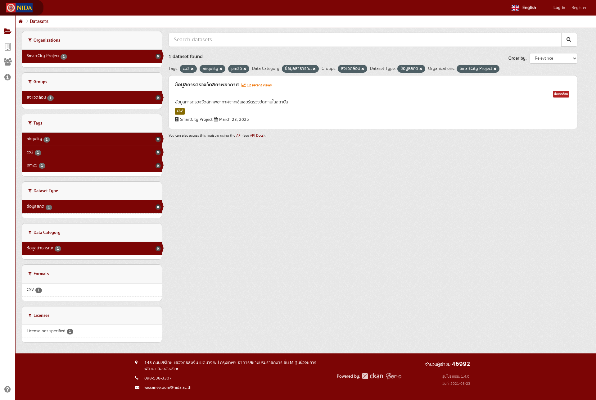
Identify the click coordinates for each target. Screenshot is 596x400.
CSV (180, 111)
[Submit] (569, 39)
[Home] (21, 21)
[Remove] (192, 68)
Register (579, 8)
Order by (517, 58)
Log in (559, 8)
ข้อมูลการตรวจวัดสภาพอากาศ (207, 85)
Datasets (39, 21)
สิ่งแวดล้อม (561, 94)
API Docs (257, 135)
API (239, 135)
